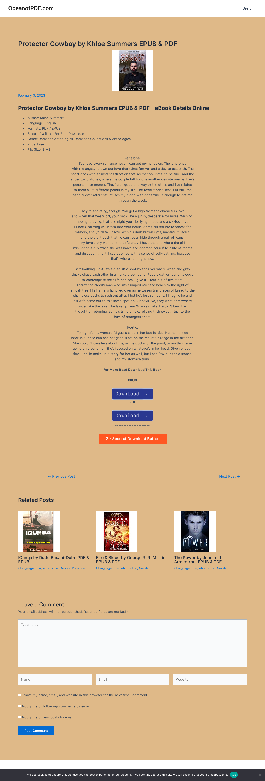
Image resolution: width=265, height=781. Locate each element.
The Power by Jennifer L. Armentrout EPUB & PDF (199, 559)
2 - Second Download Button (132, 438)
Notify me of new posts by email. (48, 717)
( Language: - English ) (33, 568)
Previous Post (61, 476)
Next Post (229, 476)
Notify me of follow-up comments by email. (56, 706)
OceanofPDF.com (31, 8)
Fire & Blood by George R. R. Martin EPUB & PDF (130, 559)
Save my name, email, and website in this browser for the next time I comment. (86, 695)
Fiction (55, 568)
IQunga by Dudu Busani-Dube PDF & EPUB (53, 559)
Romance (78, 568)
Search (248, 8)
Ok (234, 774)
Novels (65, 568)
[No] (260, 775)
